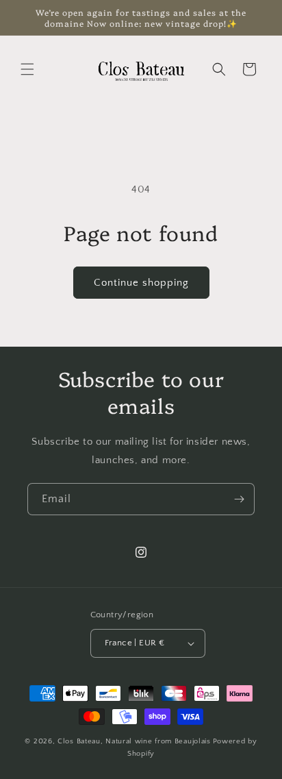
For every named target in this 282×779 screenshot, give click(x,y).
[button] (27, 69)
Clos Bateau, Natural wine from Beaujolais (134, 741)
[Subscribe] (239, 499)
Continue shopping (141, 282)
